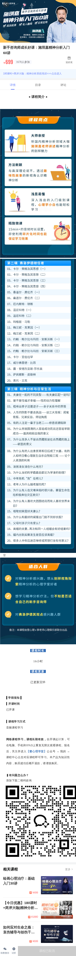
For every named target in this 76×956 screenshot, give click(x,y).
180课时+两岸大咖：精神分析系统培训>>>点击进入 (32, 73)
